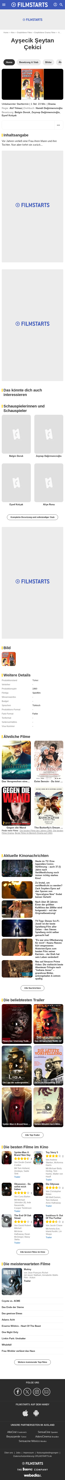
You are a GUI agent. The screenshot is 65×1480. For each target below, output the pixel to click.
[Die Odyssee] (38, 1189)
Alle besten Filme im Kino (32, 1252)
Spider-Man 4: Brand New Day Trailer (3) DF (17, 1124)
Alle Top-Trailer (32, 1135)
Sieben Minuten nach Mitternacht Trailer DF (48, 1124)
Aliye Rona (49, 504)
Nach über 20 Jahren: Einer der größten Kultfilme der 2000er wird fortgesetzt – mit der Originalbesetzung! (48, 907)
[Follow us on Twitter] (27, 1392)
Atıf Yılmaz (16, 108)
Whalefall (7, 1344)
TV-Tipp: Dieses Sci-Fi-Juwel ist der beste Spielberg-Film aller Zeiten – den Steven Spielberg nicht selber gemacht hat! (47, 928)
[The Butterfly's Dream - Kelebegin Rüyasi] (48, 806)
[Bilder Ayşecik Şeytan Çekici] (9, 659)
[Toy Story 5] (38, 1157)
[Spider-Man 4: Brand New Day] (7, 1157)
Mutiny (27, 1269)
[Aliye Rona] (48, 482)
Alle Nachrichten (32, 988)
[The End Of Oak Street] (7, 1220)
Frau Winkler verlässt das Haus (18, 1351)
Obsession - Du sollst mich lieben (22, 1187)
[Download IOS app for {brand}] (27, 1412)
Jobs (18, 1453)
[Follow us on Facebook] (18, 1392)
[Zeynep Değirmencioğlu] (48, 434)
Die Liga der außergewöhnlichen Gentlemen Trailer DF (17, 1082)
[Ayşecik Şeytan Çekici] (32, 84)
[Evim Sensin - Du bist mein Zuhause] (48, 760)
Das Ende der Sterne (13, 1307)
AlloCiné (12, 1431)
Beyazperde (13, 1436)
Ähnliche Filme (16, 736)
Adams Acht (8, 1319)
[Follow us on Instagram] (37, 1392)
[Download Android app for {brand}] (38, 1412)
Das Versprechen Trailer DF (48, 1041)
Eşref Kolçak (9, 115)
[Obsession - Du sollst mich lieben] (7, 1189)
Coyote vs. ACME (11, 1301)
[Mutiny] (12, 1281)
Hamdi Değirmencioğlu (49, 108)
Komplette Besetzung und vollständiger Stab (32, 517)
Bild (7, 648)
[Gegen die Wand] (16, 806)
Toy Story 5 (52, 1152)
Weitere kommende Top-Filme (32, 1362)
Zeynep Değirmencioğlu (46, 112)
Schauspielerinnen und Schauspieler (24, 408)
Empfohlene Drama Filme (44, 32)
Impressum (28, 1453)
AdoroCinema (43, 1436)
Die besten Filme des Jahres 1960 (36, 830)
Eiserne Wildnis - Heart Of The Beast (21, 1326)
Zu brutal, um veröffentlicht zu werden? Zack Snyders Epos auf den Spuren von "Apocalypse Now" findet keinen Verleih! (48, 889)
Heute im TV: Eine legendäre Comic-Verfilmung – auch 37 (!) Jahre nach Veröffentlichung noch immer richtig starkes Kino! (48, 869)
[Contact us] (46, 1392)
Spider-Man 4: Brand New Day (22, 1153)
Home (5, 32)
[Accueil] (29, 4)
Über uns (8, 1453)
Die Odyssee (52, 1184)
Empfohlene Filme (24, 32)
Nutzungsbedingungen (47, 1453)
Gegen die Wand (16, 827)
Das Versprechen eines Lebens (20, 781)
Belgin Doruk (22, 112)
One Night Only (10, 1332)
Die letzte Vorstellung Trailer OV (48, 1082)
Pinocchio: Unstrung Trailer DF (17, 1041)
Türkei (35, 680)
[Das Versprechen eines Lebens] (16, 760)
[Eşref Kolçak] (16, 482)
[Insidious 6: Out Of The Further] (38, 1220)
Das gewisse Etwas (12, 1313)
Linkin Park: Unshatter (14, 1338)
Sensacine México (29, 1441)
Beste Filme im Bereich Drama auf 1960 (33, 833)
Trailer (17, 1177)
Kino (13, 32)
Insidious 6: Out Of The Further (54, 1216)
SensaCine (44, 1431)
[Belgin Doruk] (16, 434)
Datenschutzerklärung (23, 1456)
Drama (52, 104)
